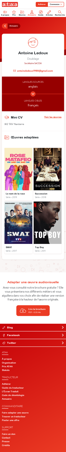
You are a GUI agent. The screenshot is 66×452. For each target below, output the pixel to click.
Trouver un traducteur (13, 416)
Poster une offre (10, 420)
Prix (14, 15)
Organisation (9, 362)
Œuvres (22, 15)
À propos (5, 15)
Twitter (11, 342)
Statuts (6, 370)
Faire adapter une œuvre (15, 412)
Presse (5, 441)
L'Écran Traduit (10, 391)
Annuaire (32, 15)
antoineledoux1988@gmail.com (35, 70)
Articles (49, 15)
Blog (9, 327)
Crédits (6, 445)
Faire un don (8, 434)
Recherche (60, 15)
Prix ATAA (7, 366)
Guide (40, 15)
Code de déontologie (13, 395)
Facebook (13, 335)
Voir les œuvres (53, 117)
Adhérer (42, 4)
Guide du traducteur (13, 387)
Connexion (54, 4)
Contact (6, 437)
